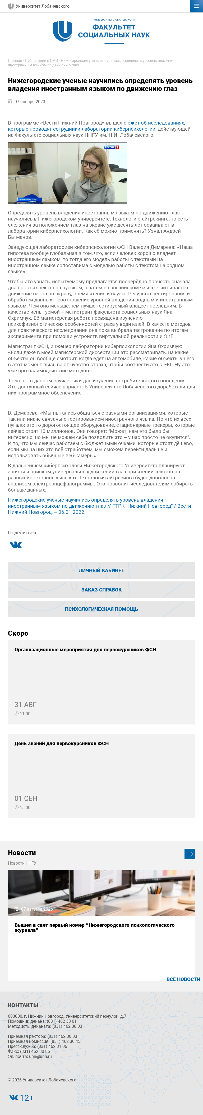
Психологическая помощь (101, 609)
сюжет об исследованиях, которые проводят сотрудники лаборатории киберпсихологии (96, 126)
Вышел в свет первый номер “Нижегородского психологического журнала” (95, 928)
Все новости (183, 979)
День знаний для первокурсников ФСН (62, 743)
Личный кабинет (101, 570)
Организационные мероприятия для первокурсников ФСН (85, 649)
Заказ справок (101, 590)
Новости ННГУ (22, 863)
